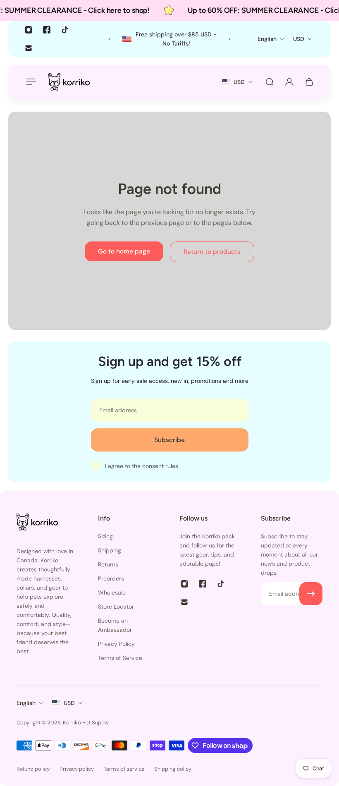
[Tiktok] (65, 30)
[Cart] (309, 82)
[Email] (28, 48)
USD (69, 703)
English (26, 703)
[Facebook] (47, 30)
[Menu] (29, 82)
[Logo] (69, 81)
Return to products (212, 252)
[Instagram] (28, 30)
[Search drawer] (269, 82)
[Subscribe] (310, 593)
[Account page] (289, 82)
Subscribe (169, 440)
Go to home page (124, 251)
